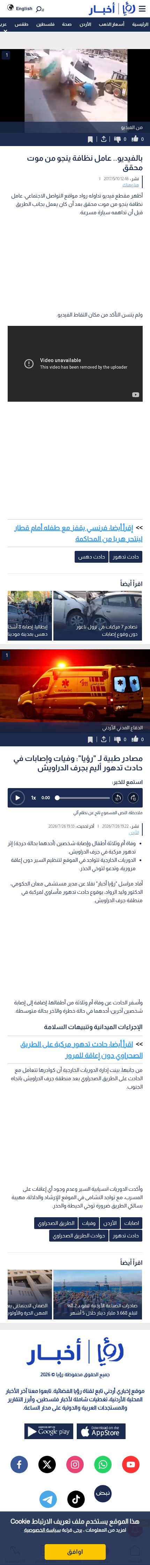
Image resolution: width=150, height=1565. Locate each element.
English (24, 8)
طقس (21, 24)
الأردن (85, 24)
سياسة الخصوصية (42, 1530)
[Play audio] (17, 797)
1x (33, 798)
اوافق (75, 1551)
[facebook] (19, 1464)
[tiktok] (76, 1499)
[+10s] (133, 798)
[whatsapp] (103, 1464)
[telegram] (48, 1499)
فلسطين (45, 24)
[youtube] (131, 1464)
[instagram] (75, 1464)
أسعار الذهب (111, 24)
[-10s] (118, 798)
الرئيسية (140, 24)
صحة (67, 24)
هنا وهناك (130, 185)
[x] (47, 1464)
